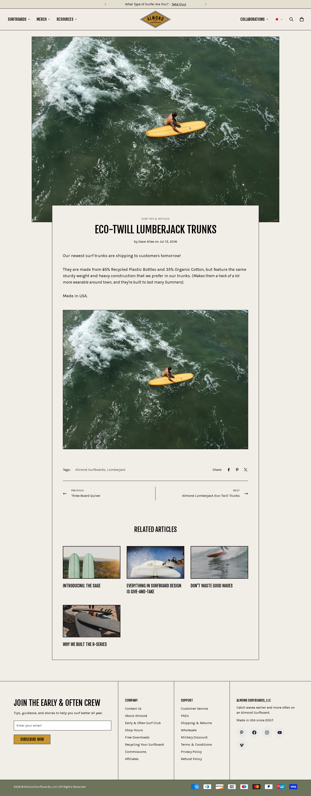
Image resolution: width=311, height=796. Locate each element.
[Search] (291, 19)
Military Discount (194, 737)
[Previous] (105, 4)
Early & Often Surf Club (143, 723)
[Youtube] (280, 732)
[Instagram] (267, 732)
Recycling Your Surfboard (144, 745)
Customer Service (194, 709)
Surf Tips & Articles (156, 218)
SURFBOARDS (17, 19)
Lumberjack (116, 470)
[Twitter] (245, 469)
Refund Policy (191, 759)
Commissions (135, 752)
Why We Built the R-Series (85, 644)
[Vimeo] (242, 745)
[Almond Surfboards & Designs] (155, 19)
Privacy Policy (191, 752)
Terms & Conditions (196, 745)
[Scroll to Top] (303, 773)
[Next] (206, 4)
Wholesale (189, 730)
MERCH (42, 19)
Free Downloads (137, 737)
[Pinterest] (237, 469)
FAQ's (185, 716)
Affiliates (132, 759)
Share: (217, 470)
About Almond (136, 716)
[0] (302, 19)
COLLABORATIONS (252, 19)
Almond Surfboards (90, 470)
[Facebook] (228, 469)
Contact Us (133, 709)
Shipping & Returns (196, 723)
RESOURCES (65, 19)
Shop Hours (134, 730)
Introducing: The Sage (81, 585)
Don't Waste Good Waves (212, 585)
